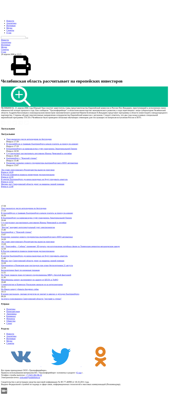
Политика (10, 309)
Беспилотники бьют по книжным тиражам (20, 270)
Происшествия (13, 311)
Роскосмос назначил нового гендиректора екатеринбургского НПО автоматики (42, 163)
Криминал (11, 316)
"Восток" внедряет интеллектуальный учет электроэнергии (28, 227)
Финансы (10, 318)
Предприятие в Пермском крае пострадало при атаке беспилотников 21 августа (37, 265)
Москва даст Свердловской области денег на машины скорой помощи (32, 261)
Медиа (9, 28)
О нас (8, 33)
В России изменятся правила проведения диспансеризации (28, 251)
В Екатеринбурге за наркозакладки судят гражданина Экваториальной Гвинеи (41, 149)
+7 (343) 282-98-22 (33, 375)
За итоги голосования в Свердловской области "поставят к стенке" (31, 299)
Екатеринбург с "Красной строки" (21, 158)
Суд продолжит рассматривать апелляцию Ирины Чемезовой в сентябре (39, 153)
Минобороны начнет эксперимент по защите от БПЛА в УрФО (29, 280)
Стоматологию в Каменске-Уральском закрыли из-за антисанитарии (32, 284)
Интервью (11, 25)
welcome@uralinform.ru (30, 377)
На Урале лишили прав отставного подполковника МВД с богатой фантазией (36, 275)
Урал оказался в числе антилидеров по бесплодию (29, 139)
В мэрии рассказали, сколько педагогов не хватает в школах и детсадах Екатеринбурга (40, 294)
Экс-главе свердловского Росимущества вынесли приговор (28, 242)
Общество (10, 321)
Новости (10, 21)
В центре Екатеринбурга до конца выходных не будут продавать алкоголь (34, 256)
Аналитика (11, 23)
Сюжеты (10, 30)
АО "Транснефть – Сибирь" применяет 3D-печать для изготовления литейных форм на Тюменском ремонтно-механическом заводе (60, 246)
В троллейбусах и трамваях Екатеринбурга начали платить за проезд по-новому (42, 144)
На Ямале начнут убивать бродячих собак (20, 289)
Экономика (11, 314)
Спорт (9, 323)
